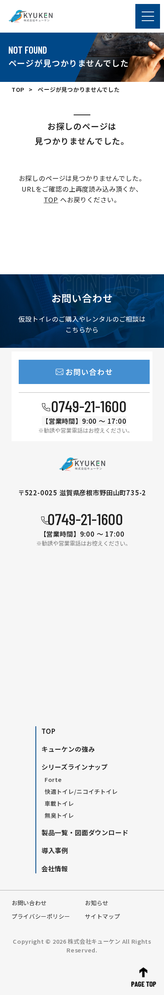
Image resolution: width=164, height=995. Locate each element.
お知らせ (96, 902)
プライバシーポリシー (41, 916)
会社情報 (54, 868)
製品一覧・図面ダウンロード (85, 832)
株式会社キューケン (94, 941)
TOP (18, 89)
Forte (53, 779)
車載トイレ (59, 803)
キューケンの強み (68, 749)
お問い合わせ (29, 902)
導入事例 (54, 850)
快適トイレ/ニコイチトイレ (81, 791)
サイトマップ (102, 916)
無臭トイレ (59, 815)
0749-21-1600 (89, 406)
